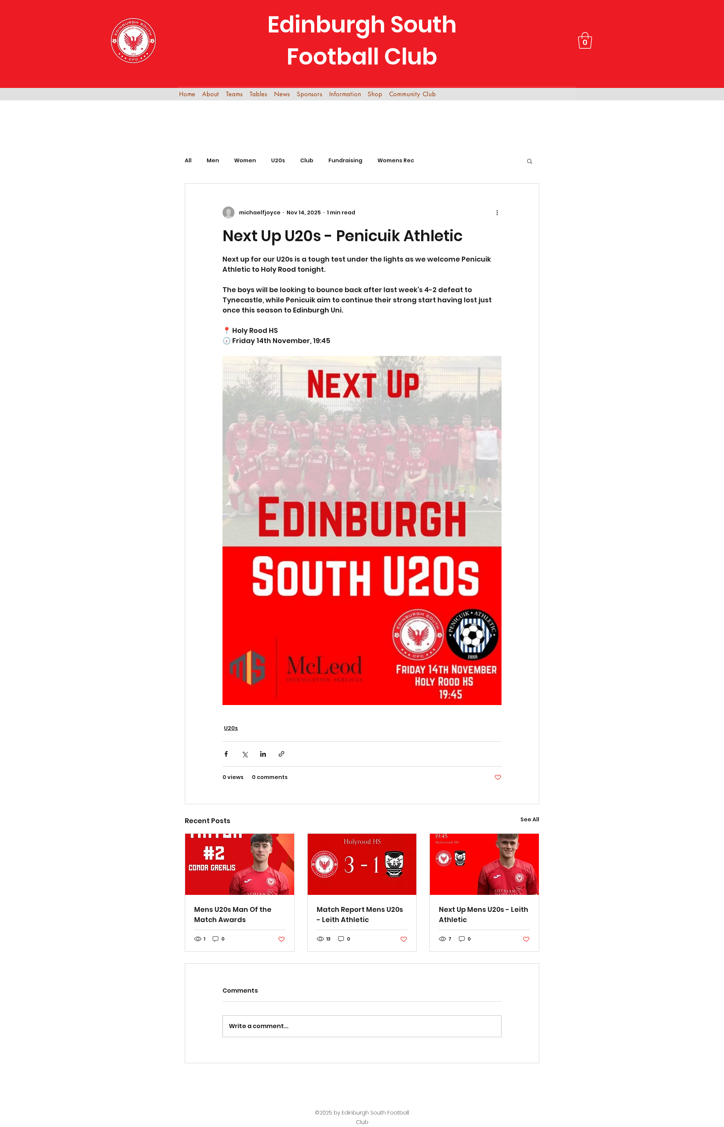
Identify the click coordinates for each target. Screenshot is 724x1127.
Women (245, 160)
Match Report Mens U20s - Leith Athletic (360, 914)
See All (529, 819)
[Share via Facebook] (226, 753)
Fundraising (345, 160)
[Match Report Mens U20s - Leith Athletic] (362, 864)
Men (213, 160)
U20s (278, 160)
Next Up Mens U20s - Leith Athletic (483, 914)
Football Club (362, 56)
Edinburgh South (362, 24)
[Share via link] (281, 753)
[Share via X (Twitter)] (244, 753)
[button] (585, 40)
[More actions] (497, 212)
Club (306, 160)
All (188, 160)
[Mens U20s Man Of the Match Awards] (239, 864)
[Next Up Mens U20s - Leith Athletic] (484, 864)
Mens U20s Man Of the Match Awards (233, 914)
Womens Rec (395, 160)
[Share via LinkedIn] (263, 753)
